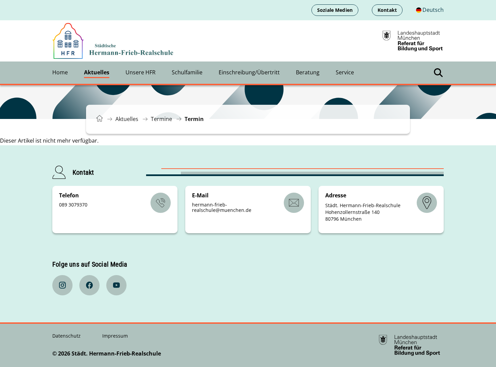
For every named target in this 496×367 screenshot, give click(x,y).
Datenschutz (67, 336)
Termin (194, 119)
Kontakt (387, 10)
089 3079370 (73, 204)
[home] (113, 41)
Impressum (115, 336)
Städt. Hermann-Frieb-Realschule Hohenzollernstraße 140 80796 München (363, 212)
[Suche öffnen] (438, 72)
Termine (161, 119)
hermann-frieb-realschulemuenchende (221, 207)
